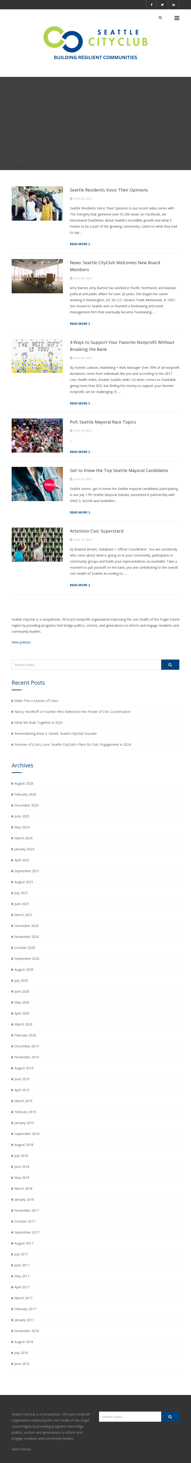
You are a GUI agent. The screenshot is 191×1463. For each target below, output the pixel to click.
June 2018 (21, 1166)
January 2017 (24, 1320)
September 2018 (26, 1133)
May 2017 (21, 1276)
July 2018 (21, 1155)
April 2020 (21, 1013)
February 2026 (25, 794)
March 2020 (23, 1024)
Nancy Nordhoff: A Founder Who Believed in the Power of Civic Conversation (72, 711)
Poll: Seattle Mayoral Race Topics (103, 422)
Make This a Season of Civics (36, 700)
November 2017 (26, 1210)
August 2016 (23, 1342)
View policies (21, 642)
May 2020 (21, 1002)
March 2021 (23, 915)
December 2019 (26, 1046)
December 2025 (26, 805)
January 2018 (24, 1199)
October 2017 (24, 1221)
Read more (78, 244)
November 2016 (26, 1331)
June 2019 (21, 1079)
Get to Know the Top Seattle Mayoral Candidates (119, 470)
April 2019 (21, 1090)
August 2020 (23, 969)
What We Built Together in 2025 (38, 722)
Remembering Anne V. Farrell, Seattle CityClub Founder (55, 733)
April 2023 (21, 860)
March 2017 (23, 1298)
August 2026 (23, 783)
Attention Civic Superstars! (97, 531)
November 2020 (26, 936)
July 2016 (21, 1352)
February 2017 (25, 1309)
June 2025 (21, 816)
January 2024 (24, 849)
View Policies (21, 1449)
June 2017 (21, 1265)
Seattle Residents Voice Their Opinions (109, 190)
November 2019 (26, 1057)
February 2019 (25, 1112)
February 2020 (25, 1035)
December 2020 (26, 925)
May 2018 (21, 1177)
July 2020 (21, 980)
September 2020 (26, 958)
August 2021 (23, 882)
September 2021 (26, 871)
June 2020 (21, 991)
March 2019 (23, 1101)
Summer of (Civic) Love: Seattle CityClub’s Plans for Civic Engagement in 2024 (72, 744)
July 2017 (21, 1254)
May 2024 (21, 827)
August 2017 (23, 1243)
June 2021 (21, 904)
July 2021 (21, 893)
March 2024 (23, 838)
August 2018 (23, 1144)
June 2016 (21, 1363)
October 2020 (24, 947)
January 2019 (24, 1123)
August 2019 (23, 1068)
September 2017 (26, 1232)
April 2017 (21, 1287)
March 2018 (23, 1188)
